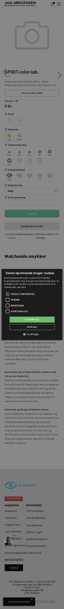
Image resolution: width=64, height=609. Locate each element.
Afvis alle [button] (32, 327)
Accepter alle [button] (32, 319)
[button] (32, 334)
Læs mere (21, 287)
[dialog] (32, 304)
